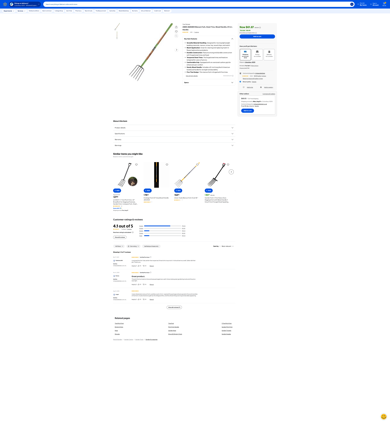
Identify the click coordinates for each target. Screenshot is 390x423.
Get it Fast (69, 11)
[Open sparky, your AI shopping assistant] (384, 417)
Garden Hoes (172, 330)
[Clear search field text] (347, 4)
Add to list (250, 87)
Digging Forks (119, 327)
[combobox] (199, 4)
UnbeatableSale (260, 73)
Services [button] (20, 11)
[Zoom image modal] (176, 36)
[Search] (352, 4)
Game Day (112, 11)
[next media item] (176, 50)
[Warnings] (232, 145)
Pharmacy (78, 11)
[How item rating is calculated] (133, 232)
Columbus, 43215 (250, 62)
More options (254, 65)
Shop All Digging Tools (175, 334)
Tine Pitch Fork (119, 323)
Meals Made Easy (124, 11)
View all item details (192, 76)
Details (254, 82)
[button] (362, 4)
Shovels (117, 334)
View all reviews (120, 237)
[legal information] (256, 33)
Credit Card (157, 11)
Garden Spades (226, 334)
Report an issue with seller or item (253, 78)
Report (152, 266)
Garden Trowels (226, 330)
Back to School (46, 11)
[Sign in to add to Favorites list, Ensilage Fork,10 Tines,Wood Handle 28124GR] (167, 164)
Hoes (116, 330)
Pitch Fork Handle (173, 327)
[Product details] (232, 127)
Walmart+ (167, 11)
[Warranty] (232, 139)
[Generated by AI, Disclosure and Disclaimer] (232, 75)
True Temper (186, 24)
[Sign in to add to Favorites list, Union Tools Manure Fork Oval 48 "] (197, 164)
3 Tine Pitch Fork (227, 323)
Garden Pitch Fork (227, 327)
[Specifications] (232, 133)
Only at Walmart (146, 11)
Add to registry (268, 87)
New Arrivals (88, 11)
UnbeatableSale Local (260, 104)
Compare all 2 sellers (269, 94)
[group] (191, 32)
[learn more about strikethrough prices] (260, 27)
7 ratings (196, 32)
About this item (120, 121)
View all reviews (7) (174, 307)
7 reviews (129, 229)
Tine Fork (171, 323)
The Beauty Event (101, 11)
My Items (135, 11)
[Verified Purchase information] (150, 257)
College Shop (59, 11)
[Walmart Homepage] (5, 4)
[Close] (37, 11)
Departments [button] (8, 11)
